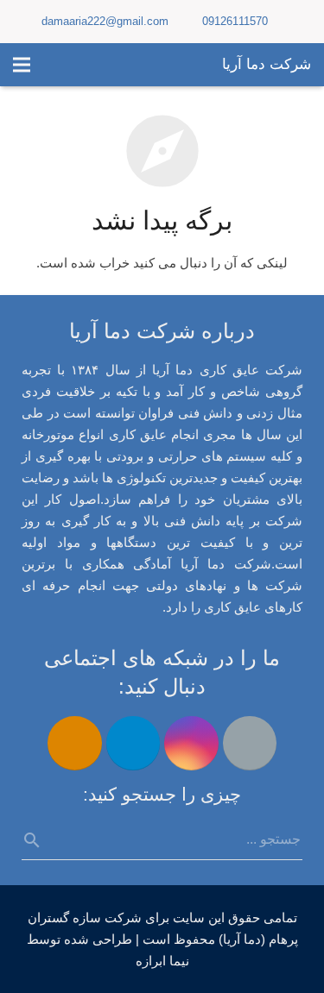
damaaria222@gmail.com (104, 21)
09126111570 (235, 21)
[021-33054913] (75, 743)
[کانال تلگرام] (133, 743)
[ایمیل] (250, 743)
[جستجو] (39, 840)
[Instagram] (191, 743)
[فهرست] (22, 64)
